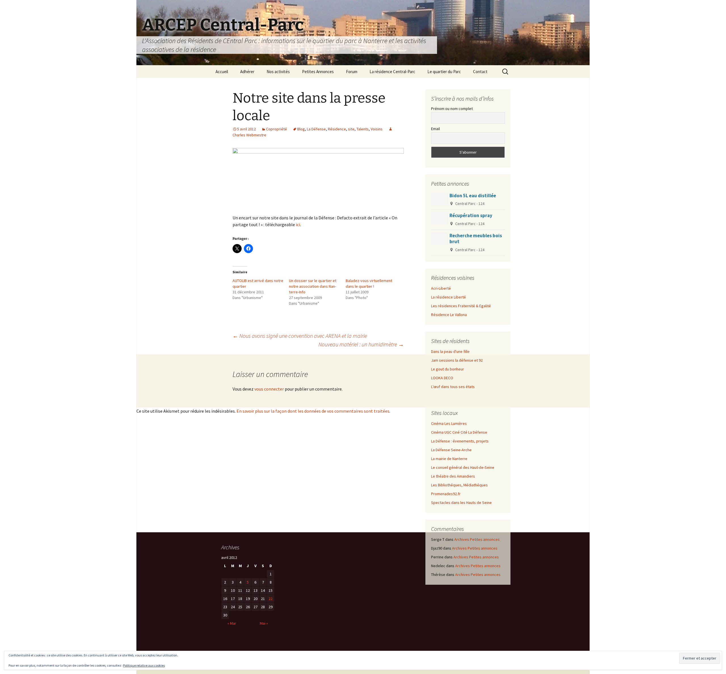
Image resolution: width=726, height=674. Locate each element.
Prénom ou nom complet (452, 108)
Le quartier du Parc (444, 71)
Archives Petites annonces (477, 539)
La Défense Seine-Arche (451, 449)
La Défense (316, 129)
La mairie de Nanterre (449, 458)
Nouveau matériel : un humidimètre (361, 344)
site (351, 129)
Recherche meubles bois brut (475, 238)
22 (271, 598)
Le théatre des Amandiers (453, 476)
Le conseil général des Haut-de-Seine (462, 467)
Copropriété (276, 129)
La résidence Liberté (448, 297)
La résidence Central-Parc (392, 71)
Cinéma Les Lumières (449, 423)
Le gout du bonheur (447, 369)
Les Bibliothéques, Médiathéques (459, 485)
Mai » (264, 623)
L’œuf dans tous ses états (453, 386)
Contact (480, 71)
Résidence (337, 129)
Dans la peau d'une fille (450, 351)
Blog (301, 129)
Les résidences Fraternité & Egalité (461, 305)
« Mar (231, 623)
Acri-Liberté (441, 288)
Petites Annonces (318, 71)
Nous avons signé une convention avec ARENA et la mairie (300, 335)
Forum (351, 71)
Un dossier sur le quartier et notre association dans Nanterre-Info (312, 286)
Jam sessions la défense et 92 (457, 360)
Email (435, 128)
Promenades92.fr (446, 493)
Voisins (377, 129)
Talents (362, 129)
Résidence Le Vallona (449, 314)
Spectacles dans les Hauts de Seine (461, 502)
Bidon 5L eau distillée (472, 195)
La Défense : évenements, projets (460, 441)
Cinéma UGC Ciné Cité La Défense (459, 432)
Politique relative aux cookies (144, 665)
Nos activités (278, 71)
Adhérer (247, 71)
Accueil (222, 71)
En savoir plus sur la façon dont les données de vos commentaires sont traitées (313, 411)
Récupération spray (470, 215)
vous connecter (269, 389)
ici (298, 224)
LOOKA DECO (442, 377)
